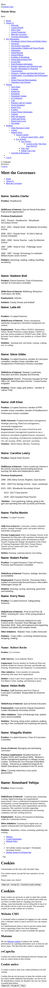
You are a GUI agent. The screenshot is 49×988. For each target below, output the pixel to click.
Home (8, 21)
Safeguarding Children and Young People (27, 48)
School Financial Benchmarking (24, 80)
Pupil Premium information (22, 64)
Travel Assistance (18, 105)
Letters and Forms (18, 119)
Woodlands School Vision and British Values (29, 41)
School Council (22, 135)
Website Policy (12, 841)
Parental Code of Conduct (21, 103)
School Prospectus (18, 32)
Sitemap (9, 837)
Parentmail (15, 94)
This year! (25, 148)
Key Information (12, 39)
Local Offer (15, 62)
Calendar (14, 89)
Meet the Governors (19, 34)
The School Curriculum (20, 46)
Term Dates (15, 87)
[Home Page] (7, 7)
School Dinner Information (21, 112)
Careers (14, 130)
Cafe (13, 100)
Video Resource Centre (20, 128)
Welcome (14, 25)
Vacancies (15, 43)
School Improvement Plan (21, 59)
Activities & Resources (20, 153)
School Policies (17, 55)
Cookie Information (14, 839)
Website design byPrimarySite (18, 852)
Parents (9, 84)
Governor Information (20, 37)
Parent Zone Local (18, 121)
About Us (10, 23)
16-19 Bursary (16, 98)
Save (23, 986)
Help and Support (18, 116)
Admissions (15, 50)
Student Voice (16, 132)
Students (9, 126)
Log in (8, 157)
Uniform (14, 114)
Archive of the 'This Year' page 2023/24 (36, 145)
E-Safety (14, 110)
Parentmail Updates (19, 96)
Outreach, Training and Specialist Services (28, 73)
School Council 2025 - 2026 (32, 137)
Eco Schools (21, 139)
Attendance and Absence (21, 82)
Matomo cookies (13, 941)
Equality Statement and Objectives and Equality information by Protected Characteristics (26, 68)
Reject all (5, 885)
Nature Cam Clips (28, 151)
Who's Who (15, 30)
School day (15, 91)
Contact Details (17, 27)
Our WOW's (26, 141)
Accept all (15, 885)
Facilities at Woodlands (20, 57)
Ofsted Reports (17, 53)
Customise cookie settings (30, 885)
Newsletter (15, 123)
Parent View (16, 107)
